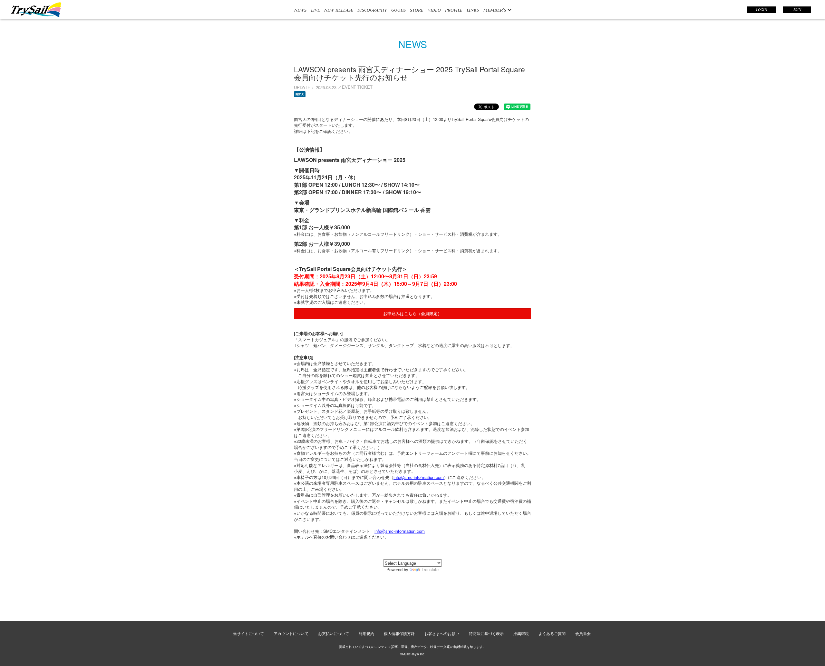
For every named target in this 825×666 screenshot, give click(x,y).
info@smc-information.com (418, 477)
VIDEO (434, 10)
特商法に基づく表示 (486, 633)
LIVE (315, 10)
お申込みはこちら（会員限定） (412, 313)
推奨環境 (521, 633)
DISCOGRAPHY (372, 10)
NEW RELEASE (338, 10)
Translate (430, 569)
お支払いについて (333, 633)
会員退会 (583, 633)
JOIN (797, 9)
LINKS (473, 10)
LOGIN (761, 9)
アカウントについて (291, 633)
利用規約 (366, 633)
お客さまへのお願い (441, 633)
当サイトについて (248, 633)
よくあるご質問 (552, 633)
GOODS (398, 10)
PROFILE (453, 10)
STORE (416, 10)
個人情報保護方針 (399, 633)
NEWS (300, 10)
